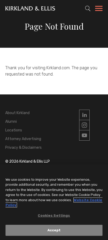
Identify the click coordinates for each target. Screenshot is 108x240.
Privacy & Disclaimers (23, 147)
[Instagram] (84, 125)
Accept (54, 230)
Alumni (11, 121)
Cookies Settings (54, 215)
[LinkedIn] (84, 115)
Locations (13, 130)
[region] (54, 202)
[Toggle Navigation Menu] (99, 9)
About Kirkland (17, 113)
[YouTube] (84, 135)
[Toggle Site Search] (88, 8)
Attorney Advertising (23, 139)
